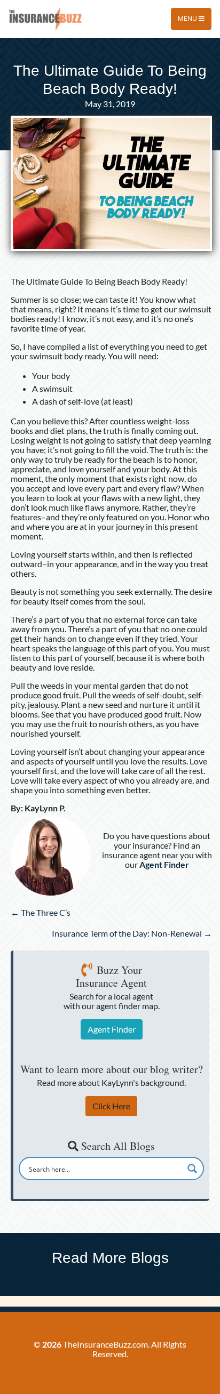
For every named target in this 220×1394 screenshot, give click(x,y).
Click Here (111, 1106)
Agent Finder (112, 1029)
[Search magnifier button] (192, 1168)
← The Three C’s (40, 912)
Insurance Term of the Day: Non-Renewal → (132, 933)
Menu (188, 18)
